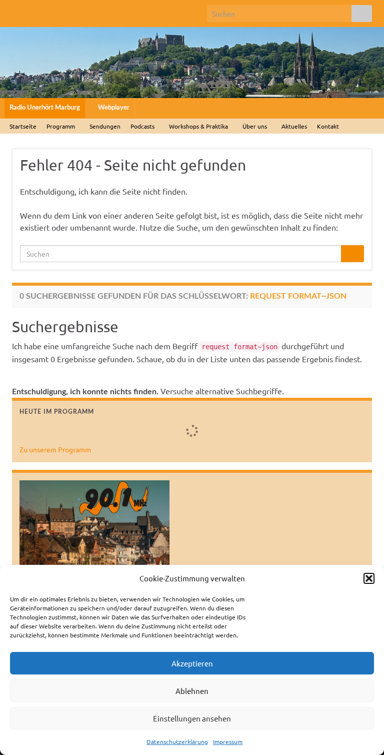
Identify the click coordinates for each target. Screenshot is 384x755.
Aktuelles (294, 126)
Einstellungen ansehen (192, 718)
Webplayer (113, 108)
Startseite (23, 126)
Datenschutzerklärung (177, 741)
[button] (369, 578)
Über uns (255, 126)
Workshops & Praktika (199, 126)
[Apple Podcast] (81, 11)
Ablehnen (192, 690)
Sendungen (105, 126)
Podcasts (143, 126)
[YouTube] (65, 11)
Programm (61, 126)
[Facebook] (17, 11)
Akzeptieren (192, 663)
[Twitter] (33, 11)
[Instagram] (49, 11)
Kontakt (328, 126)
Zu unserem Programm (55, 449)
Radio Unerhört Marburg (45, 108)
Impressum (227, 741)
